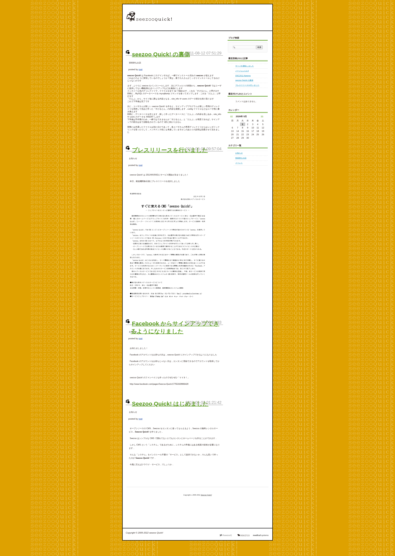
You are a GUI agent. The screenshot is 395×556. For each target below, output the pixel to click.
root (140, 69)
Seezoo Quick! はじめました (170, 403)
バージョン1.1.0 (242, 71)
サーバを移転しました (244, 66)
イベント (239, 163)
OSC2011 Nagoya (243, 76)
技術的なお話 (240, 158)
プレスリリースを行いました (170, 150)
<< (231, 116)
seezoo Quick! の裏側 (161, 54)
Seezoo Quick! (206, 495)
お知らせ (239, 153)
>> (262, 116)
